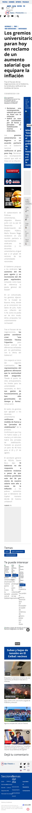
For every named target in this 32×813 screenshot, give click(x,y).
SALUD (14, 796)
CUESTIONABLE (23, 585)
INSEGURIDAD (16, 793)
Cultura (9, 787)
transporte (15, 575)
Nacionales (4, 784)
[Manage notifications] (28, 809)
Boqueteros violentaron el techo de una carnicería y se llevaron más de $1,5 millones (17, 679)
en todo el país (9, 575)
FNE (8, 790)
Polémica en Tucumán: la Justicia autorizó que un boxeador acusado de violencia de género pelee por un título (22, 606)
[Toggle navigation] (2, 8)
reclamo (17, 643)
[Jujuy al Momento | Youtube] (12, 16)
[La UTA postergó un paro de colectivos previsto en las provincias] (14, 577)
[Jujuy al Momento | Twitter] (5, 16)
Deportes (18, 2)
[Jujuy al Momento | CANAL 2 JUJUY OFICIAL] (25, 767)
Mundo (3, 787)
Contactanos (26, 790)
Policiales (25, 2)
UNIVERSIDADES (11, 555)
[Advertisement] (16, 524)
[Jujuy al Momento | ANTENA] (28, 767)
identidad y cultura (10, 696)
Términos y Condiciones (6, 802)
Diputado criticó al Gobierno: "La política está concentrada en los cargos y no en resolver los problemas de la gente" (17, 748)
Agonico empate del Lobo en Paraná (16, 723)
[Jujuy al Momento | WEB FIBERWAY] (21, 770)
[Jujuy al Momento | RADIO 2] (25, 770)
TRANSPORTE (16, 790)
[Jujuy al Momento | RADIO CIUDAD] (28, 770)
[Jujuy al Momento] (8, 765)
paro (7, 551)
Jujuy (2, 781)
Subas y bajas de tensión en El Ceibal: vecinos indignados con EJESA (17, 656)
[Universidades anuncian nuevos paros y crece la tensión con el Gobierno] (6, 577)
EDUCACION (15, 787)
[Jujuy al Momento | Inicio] (30, 776)
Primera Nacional (10, 719)
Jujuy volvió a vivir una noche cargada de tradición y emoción (17, 701)
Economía (12, 2)
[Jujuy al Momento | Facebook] (1, 16)
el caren (8, 674)
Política (5, 2)
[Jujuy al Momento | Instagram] (9, 16)
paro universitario (18, 551)
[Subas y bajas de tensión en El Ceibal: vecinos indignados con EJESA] (17, 637)
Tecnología (10, 794)
